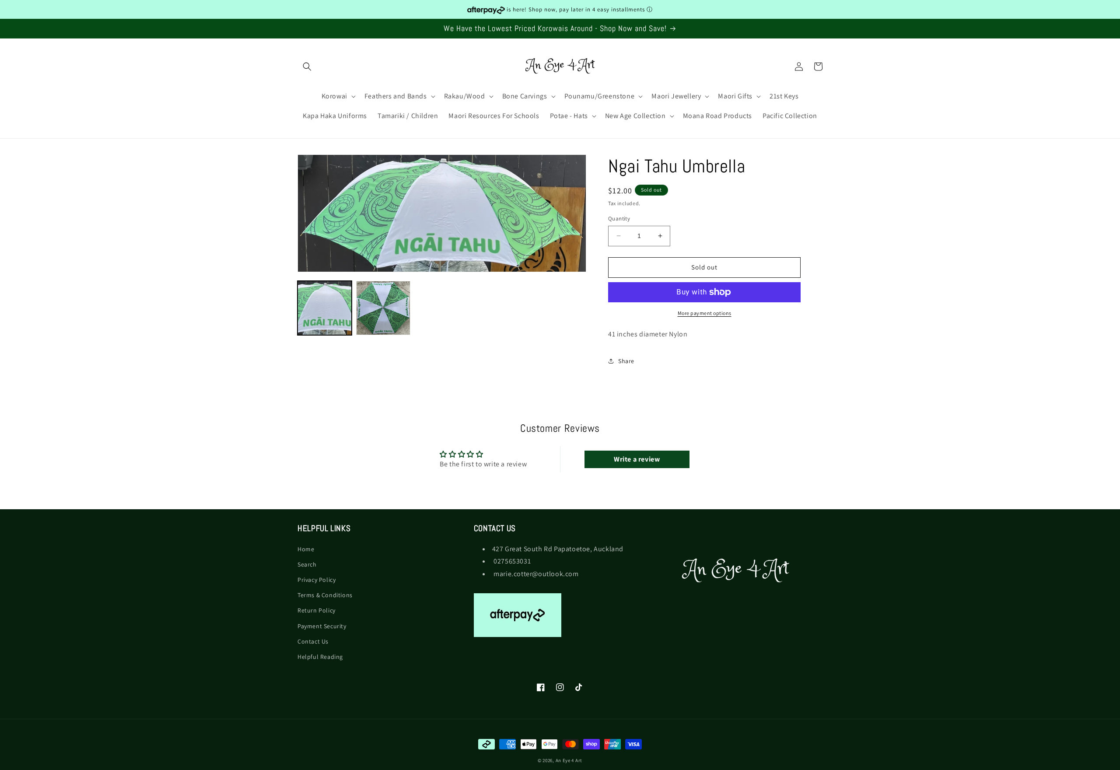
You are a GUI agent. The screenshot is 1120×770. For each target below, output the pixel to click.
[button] (307, 66)
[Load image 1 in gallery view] (325, 308)
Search (307, 564)
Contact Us (313, 641)
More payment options (705, 313)
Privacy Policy (317, 580)
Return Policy (317, 610)
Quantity (619, 218)
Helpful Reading (320, 657)
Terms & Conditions (325, 595)
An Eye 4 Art (569, 760)
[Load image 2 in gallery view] (383, 308)
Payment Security (322, 626)
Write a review (637, 459)
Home (306, 549)
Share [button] (626, 361)
